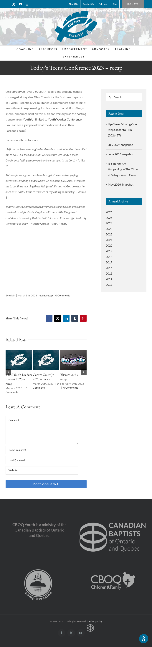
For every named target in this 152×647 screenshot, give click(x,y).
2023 (109, 228)
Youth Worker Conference (65, 119)
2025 (109, 217)
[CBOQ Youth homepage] (76, 26)
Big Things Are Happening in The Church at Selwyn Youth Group (124, 169)
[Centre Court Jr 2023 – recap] (46, 352)
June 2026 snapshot (121, 154)
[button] (8, 372)
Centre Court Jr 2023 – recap (43, 376)
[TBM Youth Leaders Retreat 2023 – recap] (19, 352)
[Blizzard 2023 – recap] (73, 352)
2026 (109, 212)
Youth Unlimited (33, 119)
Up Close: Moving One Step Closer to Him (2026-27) (122, 129)
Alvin (12, 295)
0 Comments (62, 295)
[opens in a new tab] (112, 517)
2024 (109, 223)
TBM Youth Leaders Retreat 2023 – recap (19, 379)
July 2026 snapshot (120, 144)
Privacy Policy (95, 621)
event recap (46, 295)
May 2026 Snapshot (120, 184)
